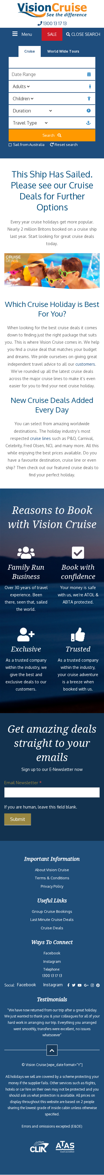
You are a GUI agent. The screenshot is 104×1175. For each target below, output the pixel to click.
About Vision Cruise (52, 869)
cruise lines (40, 438)
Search (49, 135)
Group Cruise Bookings (52, 911)
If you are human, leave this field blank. (40, 806)
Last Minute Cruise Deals (52, 919)
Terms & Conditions (52, 878)
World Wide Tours (63, 51)
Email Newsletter (23, 782)
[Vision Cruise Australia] (52, 15)
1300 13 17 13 (54, 23)
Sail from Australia (28, 144)
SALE (52, 34)
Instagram (52, 961)
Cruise (29, 51)
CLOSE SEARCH (85, 34)
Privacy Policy (52, 886)
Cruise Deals (52, 928)
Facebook (52, 953)
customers (85, 364)
